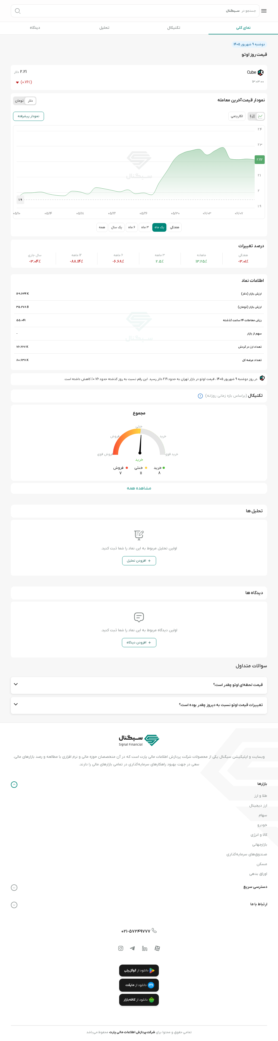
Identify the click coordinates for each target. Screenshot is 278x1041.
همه (102, 227)
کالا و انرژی (259, 834)
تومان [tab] (19, 101)
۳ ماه (145, 227)
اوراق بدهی (258, 873)
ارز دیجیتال (258, 805)
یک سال (116, 227)
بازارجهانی (259, 844)
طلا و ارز (260, 795)
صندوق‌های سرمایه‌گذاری (246, 854)
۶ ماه (131, 227)
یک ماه (159, 227)
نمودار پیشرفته (28, 116)
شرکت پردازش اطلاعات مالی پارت (132, 1032)
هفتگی (174, 227)
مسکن (262, 864)
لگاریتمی (237, 116)
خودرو (262, 825)
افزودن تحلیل (136, 561)
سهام (263, 815)
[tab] (260, 116)
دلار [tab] (30, 101)
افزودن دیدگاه (136, 642)
